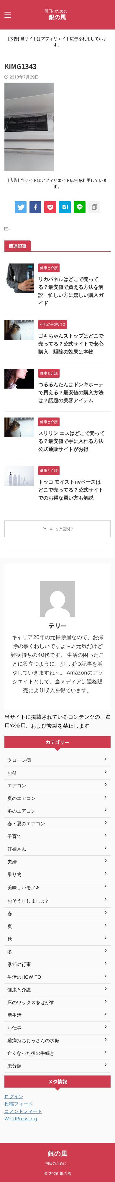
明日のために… (57, 1163)
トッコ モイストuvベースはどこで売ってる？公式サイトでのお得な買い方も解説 (71, 490)
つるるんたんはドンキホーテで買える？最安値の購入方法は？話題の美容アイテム (71, 392)
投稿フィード (18, 1104)
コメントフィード (23, 1111)
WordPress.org (20, 1119)
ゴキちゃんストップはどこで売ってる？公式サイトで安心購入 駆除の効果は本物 (71, 344)
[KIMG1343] (65, 207)
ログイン (13, 1096)
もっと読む (61, 529)
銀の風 (57, 17)
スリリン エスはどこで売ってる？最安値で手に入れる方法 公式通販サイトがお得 (73, 441)
